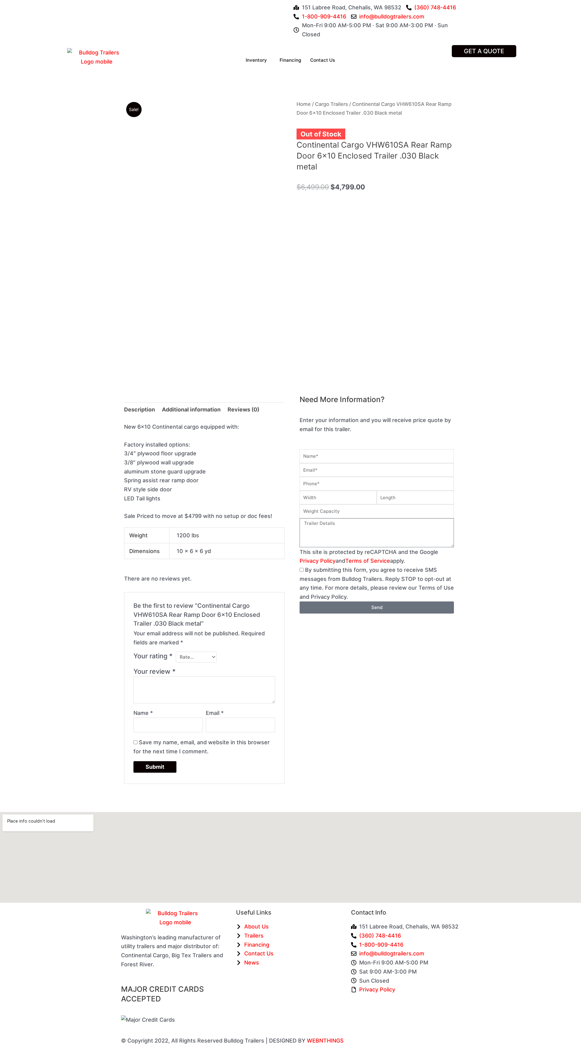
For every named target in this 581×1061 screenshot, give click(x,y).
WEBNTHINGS (325, 1040)
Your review (154, 671)
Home (304, 104)
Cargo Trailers (331, 104)
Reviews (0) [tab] (243, 409)
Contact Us (322, 60)
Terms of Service (367, 561)
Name (143, 713)
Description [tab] (139, 409)
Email (215, 713)
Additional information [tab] (191, 409)
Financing (290, 60)
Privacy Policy (318, 561)
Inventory (256, 60)
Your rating (152, 656)
